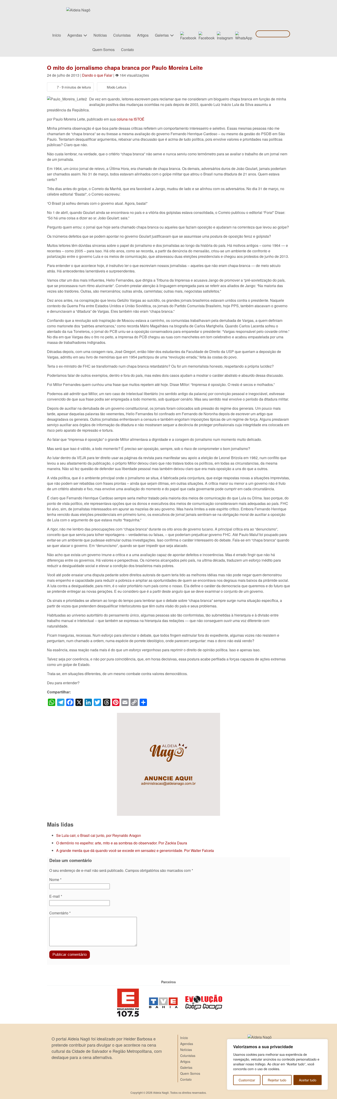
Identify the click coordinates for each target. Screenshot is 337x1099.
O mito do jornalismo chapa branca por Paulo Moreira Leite (125, 67)
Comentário (60, 913)
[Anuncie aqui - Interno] (168, 715)
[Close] (323, 1043)
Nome (55, 879)
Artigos (143, 35)
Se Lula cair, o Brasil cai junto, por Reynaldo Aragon (98, 835)
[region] (277, 1064)
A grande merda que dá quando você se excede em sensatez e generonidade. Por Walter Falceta (135, 850)
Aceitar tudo (307, 1080)
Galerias (162, 35)
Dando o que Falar (97, 75)
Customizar (247, 1080)
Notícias (100, 35)
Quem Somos (103, 49)
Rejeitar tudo (277, 1080)
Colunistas (122, 35)
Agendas (74, 35)
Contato (127, 49)
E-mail (55, 896)
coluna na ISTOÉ (130, 119)
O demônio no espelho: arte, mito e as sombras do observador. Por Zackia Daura (121, 843)
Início (56, 35)
